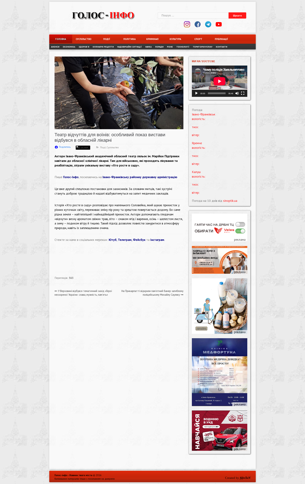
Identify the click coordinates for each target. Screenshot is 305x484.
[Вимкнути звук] (237, 93)
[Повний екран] (242, 93)
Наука (148, 46)
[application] (219, 81)
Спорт (198, 39)
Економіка (69, 46)
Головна (60, 39)
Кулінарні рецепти (103, 46)
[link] (122, 156)
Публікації (221, 39)
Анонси (55, 46)
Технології (182, 46)
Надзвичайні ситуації (129, 46)
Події (106, 39)
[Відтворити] (196, 93)
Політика (129, 39)
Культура (175, 39)
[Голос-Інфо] (103, 15)
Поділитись (65, 146)
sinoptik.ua (230, 201)
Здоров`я (84, 46)
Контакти (221, 46)
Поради (159, 46)
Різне (170, 46)
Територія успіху (202, 46)
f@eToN (245, 478)
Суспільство (83, 39)
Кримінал (152, 39)
